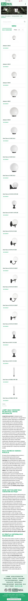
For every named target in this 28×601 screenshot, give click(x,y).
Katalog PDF (9, 582)
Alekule (4, 470)
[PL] (19, 0)
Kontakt (14, 578)
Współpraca (18, 582)
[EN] (21, 0)
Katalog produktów (15, 16)
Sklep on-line (18, 586)
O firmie (8, 576)
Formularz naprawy (8, 584)
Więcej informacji (14, 597)
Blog (24, 584)
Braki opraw (18, 584)
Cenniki (21, 580)
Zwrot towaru (9, 586)
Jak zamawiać (7, 578)
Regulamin (21, 578)
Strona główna (8, 16)
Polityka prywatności (11, 580)
